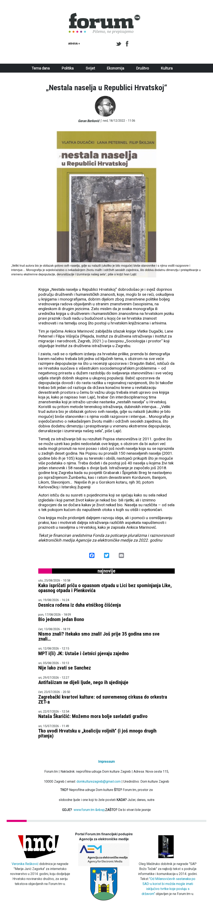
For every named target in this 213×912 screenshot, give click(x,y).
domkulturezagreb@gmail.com (99, 781)
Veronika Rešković (25, 864)
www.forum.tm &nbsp (89, 810)
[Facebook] (127, 44)
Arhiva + (74, 43)
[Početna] (104, 15)
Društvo (142, 68)
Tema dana (41, 68)
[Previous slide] (15, 204)
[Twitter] (119, 44)
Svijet (90, 68)
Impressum (106, 762)
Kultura (167, 68)
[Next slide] (197, 204)
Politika (68, 68)
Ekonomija (115, 68)
